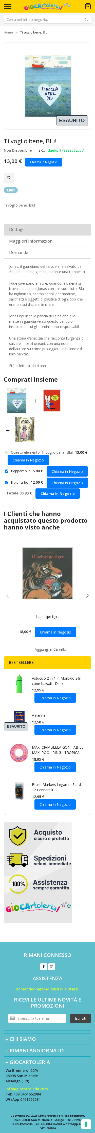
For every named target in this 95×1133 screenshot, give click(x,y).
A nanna (38, 715)
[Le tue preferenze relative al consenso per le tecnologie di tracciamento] (86, 1124)
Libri (11, 190)
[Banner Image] (38, 872)
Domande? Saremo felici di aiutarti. (47, 989)
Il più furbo (20, 482)
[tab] (47, 229)
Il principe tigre (48, 616)
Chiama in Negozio (43, 162)
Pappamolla (21, 471)
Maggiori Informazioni (31, 241)
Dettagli (17, 229)
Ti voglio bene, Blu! (58, 452)
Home (8, 32)
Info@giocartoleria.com (27, 1088)
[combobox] (47, 19)
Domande (18, 252)
